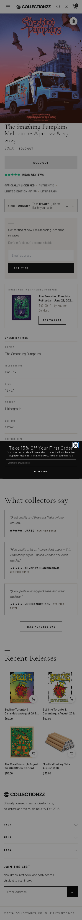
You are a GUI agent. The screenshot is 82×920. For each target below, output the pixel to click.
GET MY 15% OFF (41, 471)
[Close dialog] (76, 445)
